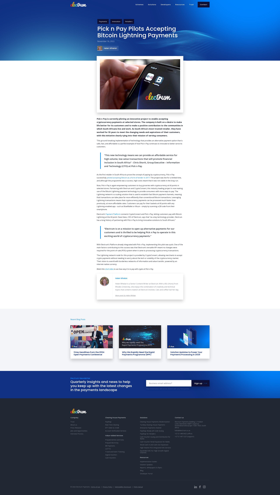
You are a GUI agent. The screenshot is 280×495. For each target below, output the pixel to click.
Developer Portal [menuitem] (146, 474)
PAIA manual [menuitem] (138, 487)
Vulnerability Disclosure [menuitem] (123, 487)
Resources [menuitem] (180, 5)
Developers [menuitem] (166, 5)
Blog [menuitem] (141, 471)
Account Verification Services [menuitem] (115, 431)
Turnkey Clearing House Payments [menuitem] (152, 425)
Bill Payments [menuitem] (110, 446)
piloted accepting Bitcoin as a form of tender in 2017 (128, 177)
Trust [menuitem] (191, 5)
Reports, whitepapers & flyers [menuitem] (151, 468)
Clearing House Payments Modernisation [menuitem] (155, 422)
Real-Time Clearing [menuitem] (112, 425)
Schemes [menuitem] (139, 5)
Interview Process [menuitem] (76, 434)
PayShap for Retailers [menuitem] (148, 434)
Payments (103, 21)
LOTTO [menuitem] (108, 449)
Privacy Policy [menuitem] (107, 487)
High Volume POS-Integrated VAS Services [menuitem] (155, 448)
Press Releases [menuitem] (75, 428)
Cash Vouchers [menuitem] (110, 458)
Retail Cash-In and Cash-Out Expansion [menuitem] (154, 445)
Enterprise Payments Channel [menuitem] (150, 428)
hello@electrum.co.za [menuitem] (182, 430)
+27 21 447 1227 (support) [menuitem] (184, 436)
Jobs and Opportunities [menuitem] (78, 431)
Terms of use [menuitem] (95, 487)
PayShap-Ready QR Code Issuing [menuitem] (152, 431)
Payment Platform (113, 214)
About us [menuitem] (73, 425)
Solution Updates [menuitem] (146, 465)
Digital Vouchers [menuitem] (111, 455)
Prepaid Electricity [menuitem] (111, 443)
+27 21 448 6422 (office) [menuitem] (183, 434)
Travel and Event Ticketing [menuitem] (115, 452)
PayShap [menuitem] (108, 422)
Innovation (116, 21)
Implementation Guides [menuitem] (148, 462)
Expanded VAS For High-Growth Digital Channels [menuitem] (154, 452)
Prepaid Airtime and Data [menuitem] (114, 440)
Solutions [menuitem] (152, 5)
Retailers (128, 21)
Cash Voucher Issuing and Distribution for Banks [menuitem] (155, 438)
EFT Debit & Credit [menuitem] (112, 428)
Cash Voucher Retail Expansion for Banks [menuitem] (155, 442)
